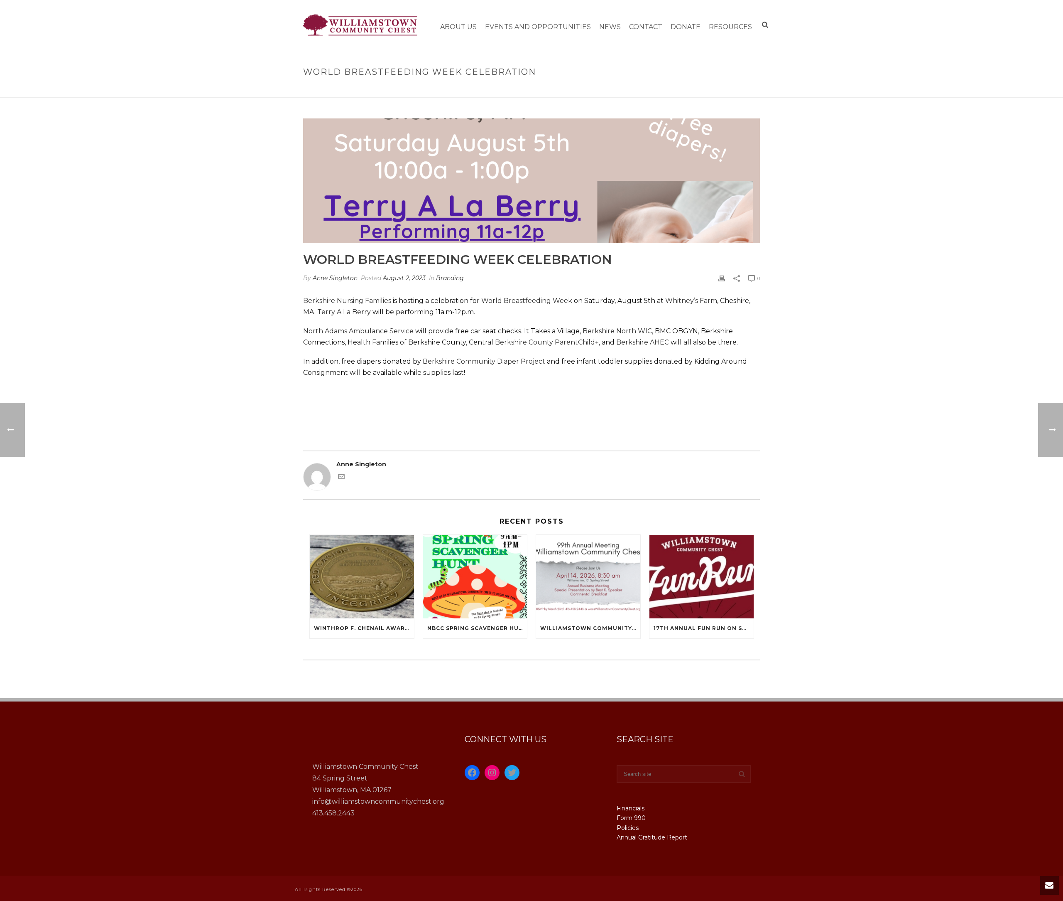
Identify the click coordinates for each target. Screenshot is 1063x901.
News (610, 27)
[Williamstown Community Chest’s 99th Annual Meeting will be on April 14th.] (588, 576)
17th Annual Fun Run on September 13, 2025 (704, 628)
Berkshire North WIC (617, 331)
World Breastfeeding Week (526, 301)
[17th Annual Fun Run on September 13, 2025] (701, 576)
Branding (450, 278)
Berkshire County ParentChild (545, 342)
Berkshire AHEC (642, 342)
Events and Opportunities (538, 27)
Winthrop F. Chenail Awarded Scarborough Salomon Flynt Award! (364, 628)
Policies (628, 828)
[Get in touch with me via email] (341, 478)
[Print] (721, 278)
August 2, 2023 (404, 278)
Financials (630, 808)
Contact (645, 27)
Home (617, 89)
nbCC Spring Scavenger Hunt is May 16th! (477, 628)
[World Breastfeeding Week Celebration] (531, 180)
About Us (458, 27)
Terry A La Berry (344, 312)
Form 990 (631, 818)
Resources (730, 27)
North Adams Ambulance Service (358, 331)
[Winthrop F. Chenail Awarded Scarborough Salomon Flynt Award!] (362, 576)
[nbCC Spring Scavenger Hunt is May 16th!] (475, 576)
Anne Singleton (335, 278)
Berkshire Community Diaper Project (484, 361)
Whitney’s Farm (691, 301)
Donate (686, 27)
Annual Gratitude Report (652, 837)
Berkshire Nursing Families (347, 301)
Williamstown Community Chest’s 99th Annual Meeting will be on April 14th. (590, 628)
